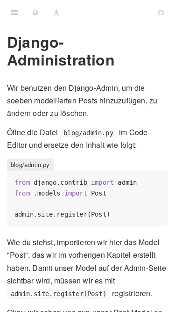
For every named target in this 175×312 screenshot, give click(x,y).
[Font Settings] (56, 11)
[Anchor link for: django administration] (122, 59)
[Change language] (35, 11)
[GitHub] (161, 11)
